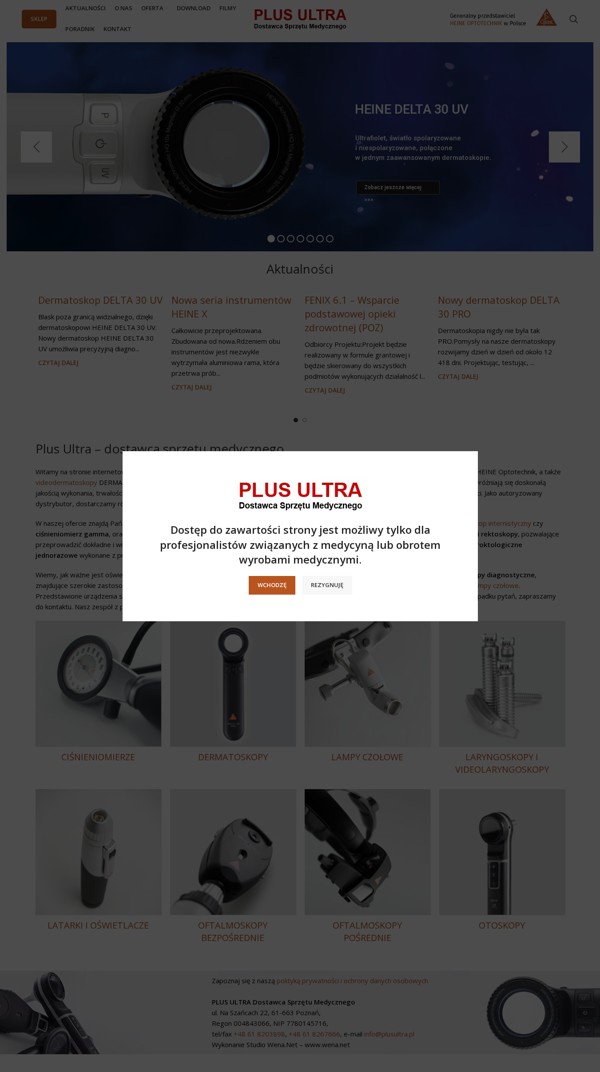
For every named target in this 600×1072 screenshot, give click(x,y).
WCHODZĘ (271, 585)
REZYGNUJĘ (326, 585)
